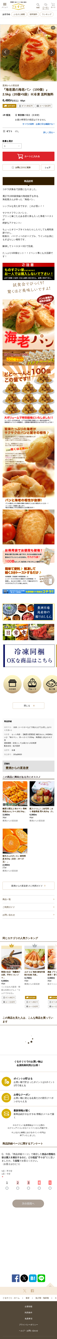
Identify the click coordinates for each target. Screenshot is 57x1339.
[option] (28, 53)
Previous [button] (6, 52)
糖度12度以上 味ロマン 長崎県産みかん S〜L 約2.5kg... (15, 810)
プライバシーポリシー (28, 1325)
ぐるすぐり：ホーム (11, 1298)
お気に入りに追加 (23, 167)
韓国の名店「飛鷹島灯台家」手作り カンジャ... (10, 975)
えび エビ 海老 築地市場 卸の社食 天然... (34, 973)
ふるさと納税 (19, 14)
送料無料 (33, 14)
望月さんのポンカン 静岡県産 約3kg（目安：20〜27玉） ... (14, 859)
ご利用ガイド (9, 907)
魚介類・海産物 (42, 1298)
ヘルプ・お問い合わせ (28, 1331)
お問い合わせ (9, 915)
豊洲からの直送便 (10, 821)
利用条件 (28, 1312)
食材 (27, 1298)
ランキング (46, 14)
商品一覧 (7, 899)
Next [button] (51, 52)
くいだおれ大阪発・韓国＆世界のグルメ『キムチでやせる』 (10, 990)
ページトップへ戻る (50, 1285)
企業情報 (28, 1306)
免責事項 (28, 1319)
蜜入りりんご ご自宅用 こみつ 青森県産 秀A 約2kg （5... (41, 810)
